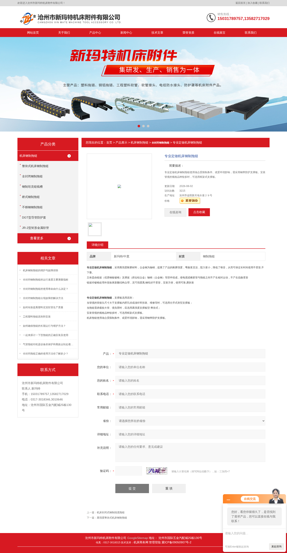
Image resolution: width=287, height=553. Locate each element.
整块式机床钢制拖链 (35, 166)
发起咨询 (276, 546)
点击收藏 (199, 212)
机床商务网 (141, 542)
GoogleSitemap (137, 538)
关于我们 (64, 32)
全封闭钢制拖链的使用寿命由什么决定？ (45, 288)
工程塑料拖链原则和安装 (37, 316)
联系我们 (264, 2)
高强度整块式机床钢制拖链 (112, 517)
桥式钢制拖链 (31, 197)
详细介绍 (97, 244)
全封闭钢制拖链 (32, 176)
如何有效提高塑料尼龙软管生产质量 (43, 307)
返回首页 (241, 2)
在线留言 (219, 32)
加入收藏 (253, 2)
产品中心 (95, 32)
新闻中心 (126, 32)
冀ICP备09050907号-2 (176, 542)
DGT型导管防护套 (34, 217)
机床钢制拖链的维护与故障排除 (40, 270)
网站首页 (33, 32)
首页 (109, 142)
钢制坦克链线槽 (32, 186)
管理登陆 (155, 542)
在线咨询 (175, 212)
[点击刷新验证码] (156, 470)
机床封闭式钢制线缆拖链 (111, 512)
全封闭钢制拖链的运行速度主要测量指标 (45, 279)
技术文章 (157, 32)
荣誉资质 (188, 32)
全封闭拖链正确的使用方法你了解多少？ (45, 353)
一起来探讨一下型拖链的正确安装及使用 (45, 335)
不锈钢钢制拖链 (32, 207)
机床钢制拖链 (28, 155)
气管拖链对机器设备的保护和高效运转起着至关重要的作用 (49, 344)
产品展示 (121, 142)
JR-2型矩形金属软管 (35, 227)
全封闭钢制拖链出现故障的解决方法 (43, 298)
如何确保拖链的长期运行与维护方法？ (44, 325)
